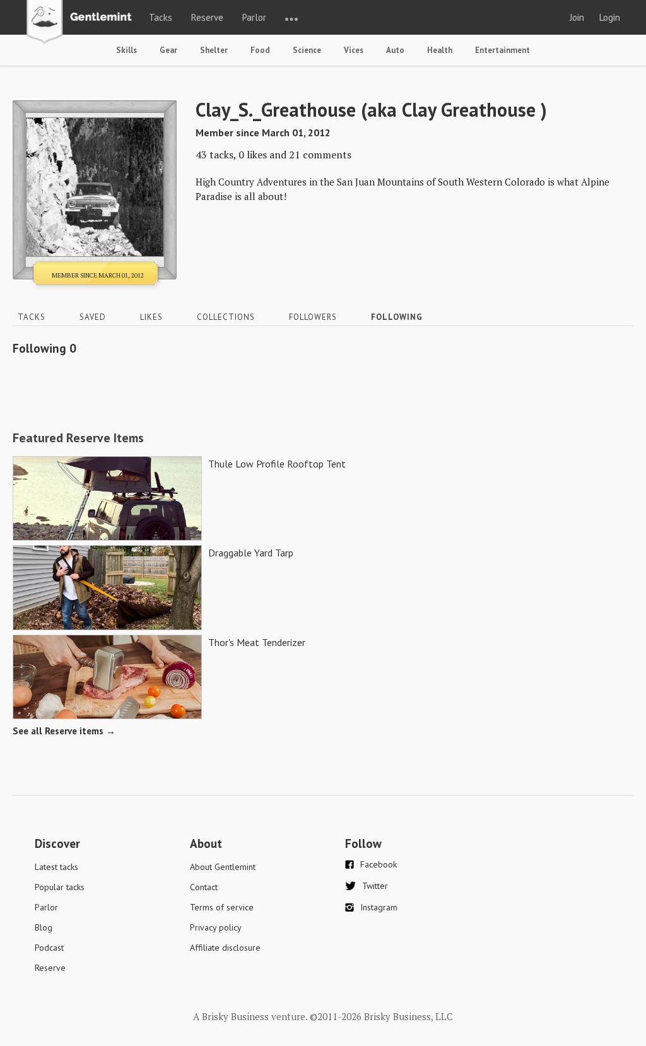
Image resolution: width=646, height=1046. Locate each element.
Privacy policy (216, 927)
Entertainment (502, 50)
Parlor (254, 17)
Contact (204, 887)
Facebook (378, 864)
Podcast (49, 947)
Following (397, 317)
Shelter (214, 50)
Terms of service (222, 907)
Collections (226, 317)
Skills (126, 50)
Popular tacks (60, 887)
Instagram (378, 907)
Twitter (375, 885)
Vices (353, 50)
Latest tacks (56, 867)
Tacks (160, 17)
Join (577, 17)
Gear (168, 50)
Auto (395, 50)
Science (307, 50)
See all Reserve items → (64, 731)
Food (260, 50)
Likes (151, 317)
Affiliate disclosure (225, 947)
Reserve (207, 17)
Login (609, 17)
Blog (43, 927)
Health (439, 50)
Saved (92, 317)
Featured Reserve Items (78, 438)
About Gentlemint (222, 867)
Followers (313, 317)
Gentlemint (82, 22)
